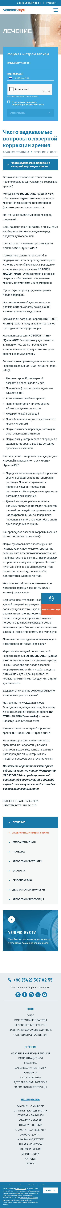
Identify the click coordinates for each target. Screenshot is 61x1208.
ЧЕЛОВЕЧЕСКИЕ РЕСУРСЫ (30, 1025)
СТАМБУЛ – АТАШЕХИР (30, 1105)
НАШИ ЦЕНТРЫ (30, 1099)
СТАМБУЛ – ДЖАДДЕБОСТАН (30, 1110)
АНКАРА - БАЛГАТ (30, 1134)
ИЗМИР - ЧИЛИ (30, 1153)
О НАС (30, 1015)
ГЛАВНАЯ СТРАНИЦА (16, 152)
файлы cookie (20, 1189)
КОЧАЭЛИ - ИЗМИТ (30, 1149)
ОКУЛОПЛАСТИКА (22, 880)
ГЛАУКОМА (18, 851)
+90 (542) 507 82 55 (29, 2)
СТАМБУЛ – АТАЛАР (30, 1120)
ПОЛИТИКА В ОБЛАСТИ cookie (31, 1034)
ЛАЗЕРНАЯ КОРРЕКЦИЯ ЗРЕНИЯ (30, 832)
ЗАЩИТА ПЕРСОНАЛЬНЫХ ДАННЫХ (30, 1029)
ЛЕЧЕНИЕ (40, 152)
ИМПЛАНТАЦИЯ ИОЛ (24, 842)
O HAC (30, 1008)
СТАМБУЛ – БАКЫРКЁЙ (30, 1115)
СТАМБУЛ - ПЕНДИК (30, 1125)
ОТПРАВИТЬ (17, 113)
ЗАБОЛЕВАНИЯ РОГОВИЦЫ (28, 899)
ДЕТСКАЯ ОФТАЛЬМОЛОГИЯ (28, 889)
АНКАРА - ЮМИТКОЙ (30, 1144)
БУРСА (31, 1163)
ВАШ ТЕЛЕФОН (15, 74)
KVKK (41, 104)
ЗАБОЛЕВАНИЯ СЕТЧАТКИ (27, 861)
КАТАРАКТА (18, 870)
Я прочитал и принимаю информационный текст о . (28, 103)
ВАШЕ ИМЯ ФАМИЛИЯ (18, 62)
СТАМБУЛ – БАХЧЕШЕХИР (30, 1129)
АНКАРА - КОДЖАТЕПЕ (30, 1139)
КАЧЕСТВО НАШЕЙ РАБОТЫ (30, 1020)
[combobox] (11, 78)
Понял (48, 1190)
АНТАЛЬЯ (30, 1158)
